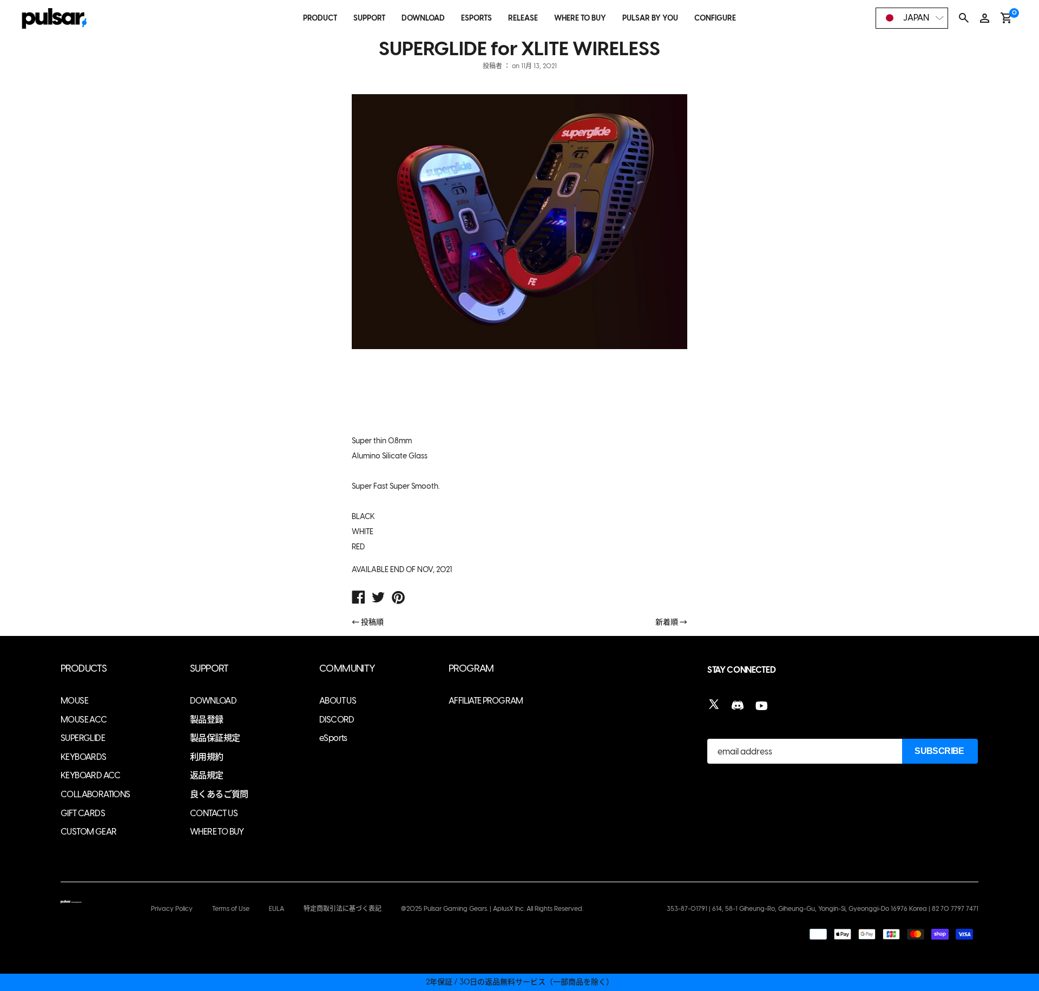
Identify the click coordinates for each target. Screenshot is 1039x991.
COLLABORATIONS (95, 794)
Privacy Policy (172, 909)
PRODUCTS (84, 668)
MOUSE (74, 700)
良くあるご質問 (219, 794)
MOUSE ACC (84, 719)
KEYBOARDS (84, 757)
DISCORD (336, 719)
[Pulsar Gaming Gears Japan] (358, 598)
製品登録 (206, 719)
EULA (276, 909)
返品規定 (206, 775)
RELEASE (523, 18)
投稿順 (372, 622)
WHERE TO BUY (580, 18)
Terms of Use (230, 909)
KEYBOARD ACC (91, 775)
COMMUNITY (347, 668)
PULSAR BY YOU (650, 18)
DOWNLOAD (423, 18)
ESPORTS (476, 18)
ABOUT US (337, 700)
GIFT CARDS (83, 813)
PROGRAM (471, 668)
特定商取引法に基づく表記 (343, 909)
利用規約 (206, 757)
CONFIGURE (715, 18)
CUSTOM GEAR (88, 831)
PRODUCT (320, 18)
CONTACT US (214, 813)
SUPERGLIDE (83, 738)
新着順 (666, 622)
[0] (1006, 17)
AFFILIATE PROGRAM (486, 700)
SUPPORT (369, 18)
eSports (333, 738)
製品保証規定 (215, 738)
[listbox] (912, 18)
